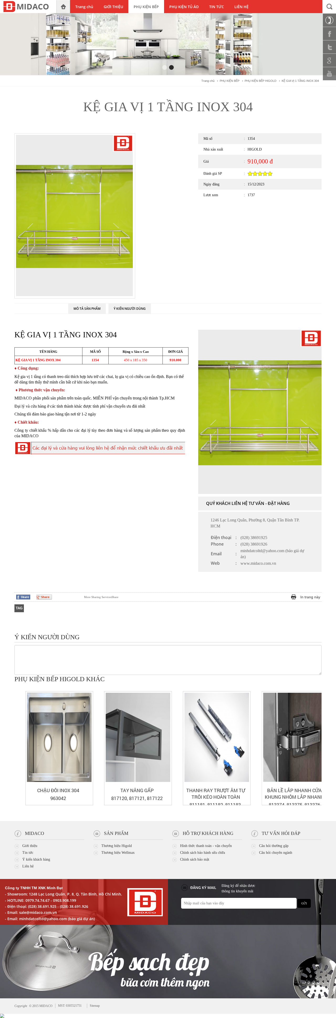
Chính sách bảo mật (194, 859)
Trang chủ (207, 80)
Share (101, 597)
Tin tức (27, 853)
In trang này (310, 597)
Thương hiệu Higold (116, 846)
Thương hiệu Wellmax (118, 853)
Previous (157, 146)
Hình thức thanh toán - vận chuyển (206, 846)
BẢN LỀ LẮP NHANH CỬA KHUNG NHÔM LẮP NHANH (212, 793)
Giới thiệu (29, 846)
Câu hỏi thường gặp (273, 846)
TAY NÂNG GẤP (54, 790)
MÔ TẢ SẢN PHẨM (87, 308)
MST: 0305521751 (70, 1006)
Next (157, 280)
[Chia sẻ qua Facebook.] (23, 596)
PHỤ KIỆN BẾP (229, 80)
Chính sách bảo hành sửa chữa (202, 853)
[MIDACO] (28, 6)
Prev (308, 680)
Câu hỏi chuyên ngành (275, 853)
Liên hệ (28, 866)
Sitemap (95, 1006)
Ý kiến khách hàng (36, 859)
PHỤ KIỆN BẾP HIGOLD (260, 80)
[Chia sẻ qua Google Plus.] (44, 596)
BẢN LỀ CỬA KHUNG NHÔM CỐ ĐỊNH (291, 793)
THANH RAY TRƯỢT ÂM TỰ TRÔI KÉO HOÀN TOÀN (133, 793)
